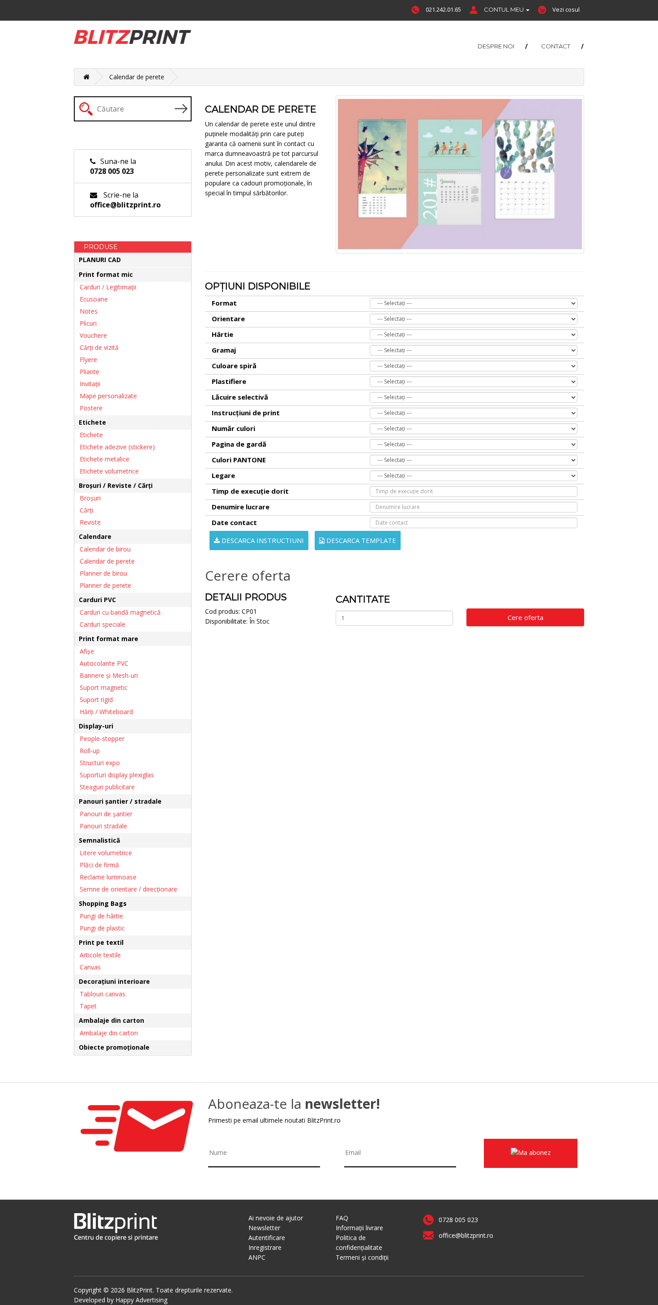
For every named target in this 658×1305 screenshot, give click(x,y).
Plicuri (85, 323)
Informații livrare (359, 1227)
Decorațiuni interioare (114, 981)
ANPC (256, 1257)
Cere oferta (525, 617)
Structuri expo (97, 762)
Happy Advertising (141, 1300)
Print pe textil (101, 942)
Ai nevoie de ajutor (275, 1218)
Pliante (86, 371)
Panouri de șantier (103, 814)
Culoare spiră (234, 365)
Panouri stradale (100, 826)
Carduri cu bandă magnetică (117, 612)
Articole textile (97, 955)
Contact (555, 46)
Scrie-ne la (125, 200)
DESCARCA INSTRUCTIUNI (262, 540)
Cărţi (83, 510)
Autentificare (266, 1237)
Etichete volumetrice (106, 471)
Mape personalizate (105, 396)
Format (224, 302)
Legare (223, 475)
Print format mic (106, 274)
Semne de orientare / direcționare (125, 889)
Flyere (85, 359)
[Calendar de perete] (460, 174)
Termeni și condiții (362, 1257)
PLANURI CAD (100, 259)
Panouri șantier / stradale (120, 801)
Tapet (85, 1006)
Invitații (87, 383)
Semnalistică (99, 840)
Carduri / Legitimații (105, 287)
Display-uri (96, 726)
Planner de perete (102, 585)
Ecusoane (91, 299)
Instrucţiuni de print (246, 412)
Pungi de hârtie (98, 916)
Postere (88, 408)
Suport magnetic (101, 687)
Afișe (84, 651)
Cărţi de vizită (96, 347)
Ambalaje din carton (111, 1020)
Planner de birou (100, 573)
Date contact (234, 522)
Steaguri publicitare (104, 787)
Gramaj (224, 349)
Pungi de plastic (99, 928)
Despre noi (496, 46)
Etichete (92, 422)
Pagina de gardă (239, 443)
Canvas (87, 967)
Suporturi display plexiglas (114, 775)
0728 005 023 (458, 1219)
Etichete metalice (101, 459)
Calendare (95, 536)
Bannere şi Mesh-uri (106, 675)
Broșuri (87, 498)
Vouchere (90, 335)
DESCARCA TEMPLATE (360, 540)
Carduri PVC (97, 599)
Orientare (228, 318)
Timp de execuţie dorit (250, 491)
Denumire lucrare (240, 506)
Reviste (87, 522)
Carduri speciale (99, 624)
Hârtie (222, 334)
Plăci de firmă (96, 865)
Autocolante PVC (101, 663)
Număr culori (233, 428)
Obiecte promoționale (114, 1047)
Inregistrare (265, 1247)
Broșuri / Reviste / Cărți (116, 485)
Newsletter (264, 1227)
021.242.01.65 (443, 9)
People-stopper (99, 738)
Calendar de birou (102, 549)
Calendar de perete (136, 77)
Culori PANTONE (239, 459)
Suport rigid (93, 699)
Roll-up (87, 750)
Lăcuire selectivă (240, 396)
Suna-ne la (113, 166)
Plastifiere (229, 381)
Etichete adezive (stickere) (114, 447)
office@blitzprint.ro (466, 1235)
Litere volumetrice (103, 852)
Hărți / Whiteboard (103, 711)
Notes (86, 311)
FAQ (342, 1218)
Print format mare (108, 638)
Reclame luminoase (105, 877)
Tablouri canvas (99, 994)
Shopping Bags (103, 903)
